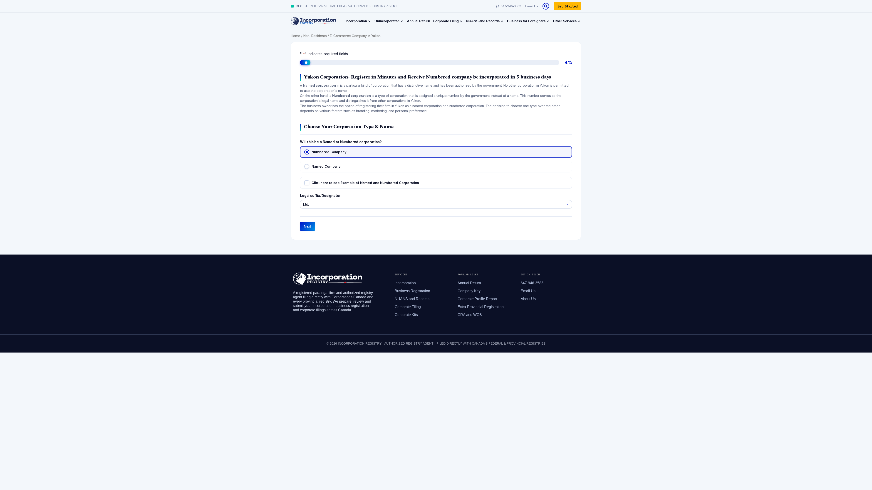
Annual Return (418, 21)
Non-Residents (315, 36)
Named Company (326, 166)
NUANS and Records (483, 21)
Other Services (565, 21)
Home (295, 36)
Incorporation (356, 21)
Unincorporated (386, 21)
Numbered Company (329, 152)
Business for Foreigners (526, 21)
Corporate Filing (446, 21)
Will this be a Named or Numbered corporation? (341, 142)
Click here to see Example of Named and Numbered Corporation (365, 183)
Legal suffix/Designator (320, 196)
